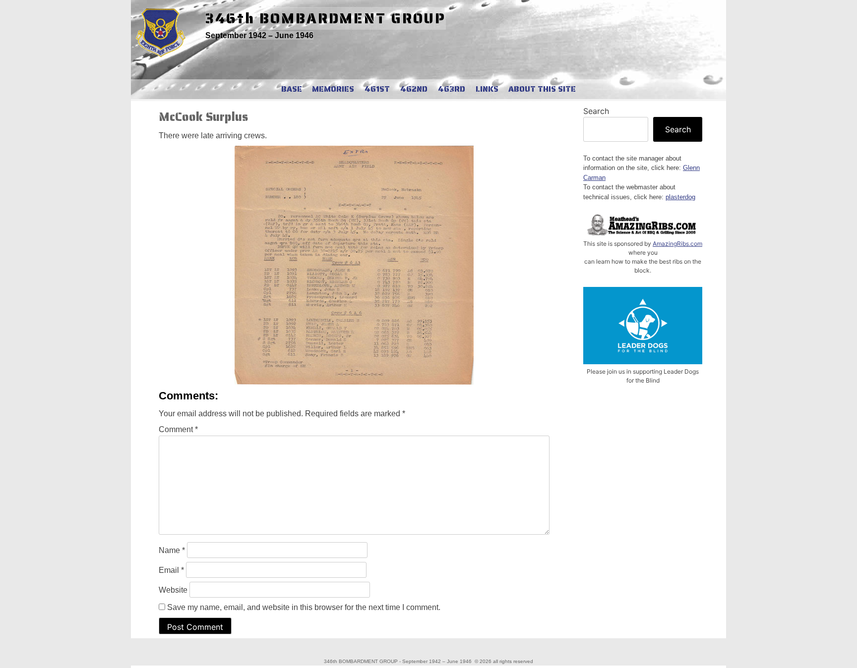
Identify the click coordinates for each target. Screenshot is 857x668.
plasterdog (680, 197)
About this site (542, 89)
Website (173, 590)
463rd (451, 89)
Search (596, 111)
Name (172, 550)
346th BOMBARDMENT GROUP (325, 18)
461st (377, 89)
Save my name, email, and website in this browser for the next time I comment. (303, 607)
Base (291, 89)
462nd (414, 89)
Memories (333, 89)
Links (487, 89)
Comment (178, 429)
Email (171, 570)
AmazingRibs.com (677, 243)
